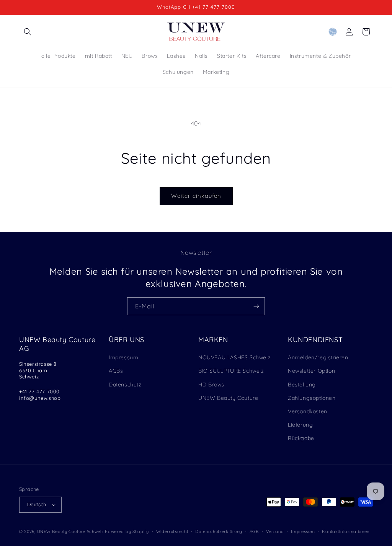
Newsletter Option (311, 370)
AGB (254, 531)
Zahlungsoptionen (312, 397)
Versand (275, 531)
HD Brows (211, 384)
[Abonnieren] (256, 306)
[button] (27, 31)
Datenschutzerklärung (218, 531)
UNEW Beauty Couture (228, 397)
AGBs (116, 370)
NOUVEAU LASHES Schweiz (234, 357)
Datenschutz (125, 384)
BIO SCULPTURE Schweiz (231, 370)
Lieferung (300, 424)
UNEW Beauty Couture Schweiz (70, 531)
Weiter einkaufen (196, 195)
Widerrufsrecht (172, 531)
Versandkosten (307, 411)
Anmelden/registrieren (318, 357)
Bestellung (302, 384)
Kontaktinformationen (345, 531)
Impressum (123, 357)
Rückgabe (301, 438)
